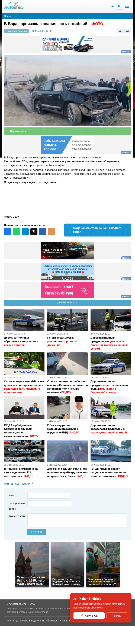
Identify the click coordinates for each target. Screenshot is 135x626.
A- (120, 31)
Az (112, 6)
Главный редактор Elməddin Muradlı (39, 620)
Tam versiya (12, 620)
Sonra (117, 615)
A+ (127, 31)
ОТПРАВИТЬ (36, 532)
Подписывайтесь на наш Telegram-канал (97, 230)
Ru (119, 6)
